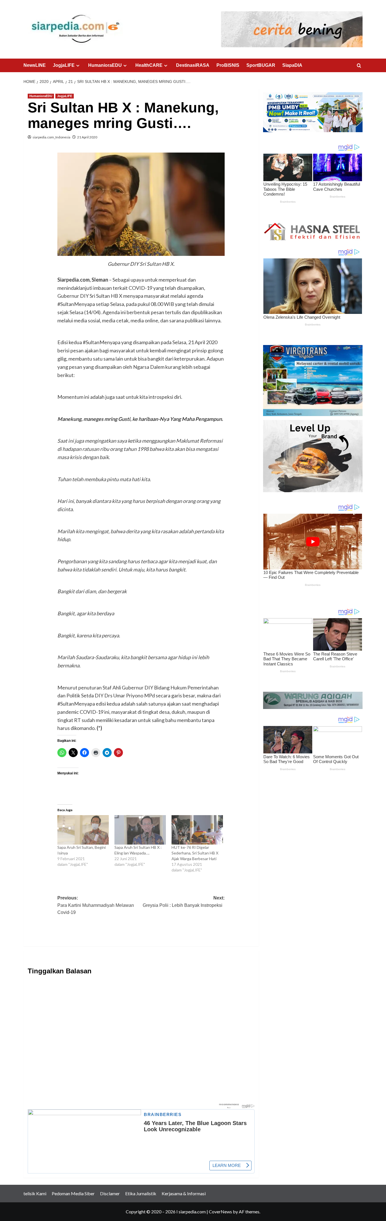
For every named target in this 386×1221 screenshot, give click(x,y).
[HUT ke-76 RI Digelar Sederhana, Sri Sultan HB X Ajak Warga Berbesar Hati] (197, 830)
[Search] (359, 66)
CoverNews (220, 1211)
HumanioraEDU (105, 65)
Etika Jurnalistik (140, 1193)
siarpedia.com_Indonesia (51, 137)
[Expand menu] (78, 65)
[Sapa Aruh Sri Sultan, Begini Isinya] (83, 830)
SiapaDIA (292, 65)
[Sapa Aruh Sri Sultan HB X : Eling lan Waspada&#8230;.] (140, 830)
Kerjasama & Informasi (184, 1193)
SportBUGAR (260, 65)
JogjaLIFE (64, 65)
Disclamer (110, 1193)
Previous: (95, 905)
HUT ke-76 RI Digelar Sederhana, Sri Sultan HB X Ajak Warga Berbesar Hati (195, 853)
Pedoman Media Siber (73, 1193)
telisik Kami (34, 1193)
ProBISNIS (227, 65)
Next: (184, 902)
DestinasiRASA (192, 65)
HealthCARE (148, 65)
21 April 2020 (87, 137)
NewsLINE (34, 65)
